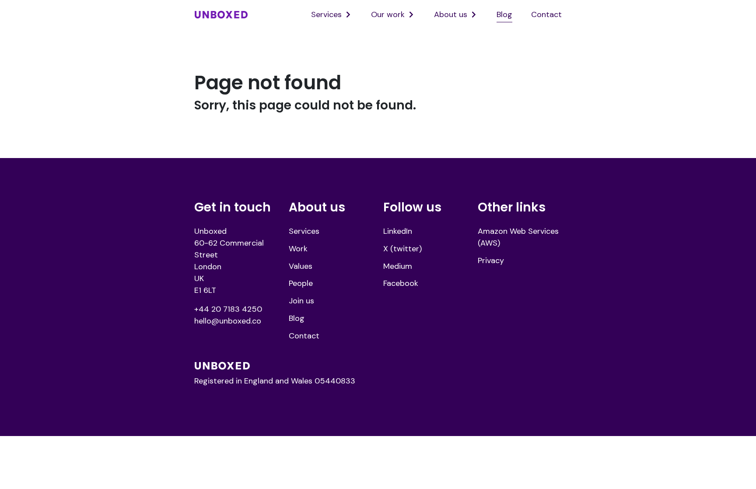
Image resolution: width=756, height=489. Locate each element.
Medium (397, 266)
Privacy (491, 260)
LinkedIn (397, 231)
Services (326, 14)
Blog (504, 14)
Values (300, 266)
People (301, 283)
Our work (388, 14)
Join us (301, 301)
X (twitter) (402, 248)
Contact (546, 14)
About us (450, 14)
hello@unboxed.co (227, 321)
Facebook (400, 283)
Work (298, 248)
